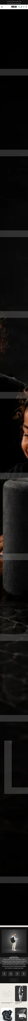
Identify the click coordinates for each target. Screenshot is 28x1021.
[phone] (21, 7)
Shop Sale (14, 980)
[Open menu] (2, 7)
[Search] (23, 7)
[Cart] (26, 7)
